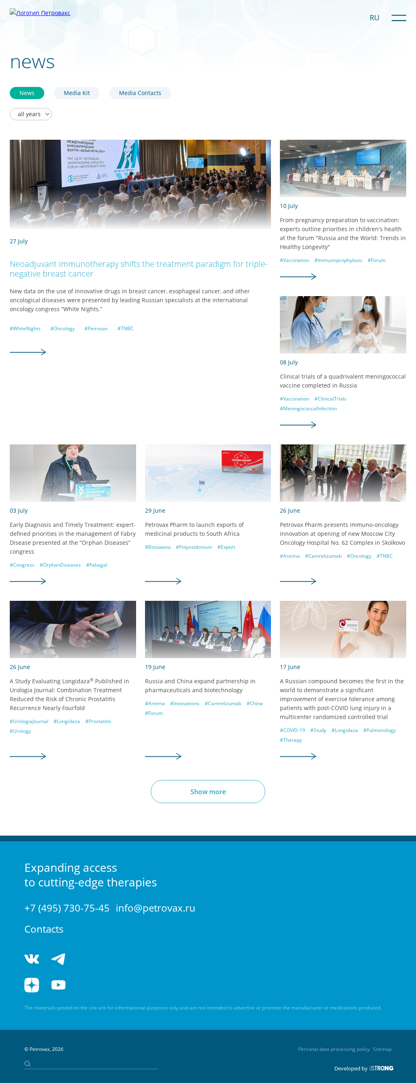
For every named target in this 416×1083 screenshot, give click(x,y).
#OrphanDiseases (60, 564)
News (27, 93)
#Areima (290, 555)
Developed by (351, 1068)
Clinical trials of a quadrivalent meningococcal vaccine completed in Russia (343, 381)
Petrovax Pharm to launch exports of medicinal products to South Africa (194, 529)
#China (255, 703)
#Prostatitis (98, 721)
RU (374, 17)
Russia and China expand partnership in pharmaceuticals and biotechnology (200, 685)
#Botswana (158, 547)
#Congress (22, 564)
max (119, 959)
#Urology (20, 731)
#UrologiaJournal (29, 721)
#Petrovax (96, 328)
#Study (318, 730)
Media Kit (77, 93)
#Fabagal (96, 564)
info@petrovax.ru (155, 907)
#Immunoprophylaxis (338, 260)
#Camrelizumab (323, 555)
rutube (88, 985)
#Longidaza (67, 721)
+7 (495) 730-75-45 (67, 907)
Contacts (43, 929)
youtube (58, 985)
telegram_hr (88, 959)
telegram (58, 959)
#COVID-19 (292, 730)
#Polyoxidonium (194, 547)
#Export (226, 547)
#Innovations (184, 703)
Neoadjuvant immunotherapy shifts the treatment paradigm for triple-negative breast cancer (139, 269)
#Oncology (62, 328)
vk (31, 959)
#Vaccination (294, 260)
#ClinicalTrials (330, 398)
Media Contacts (140, 93)
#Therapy (291, 739)
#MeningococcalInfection (308, 408)
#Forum (377, 260)
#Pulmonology (379, 730)
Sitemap (382, 1049)
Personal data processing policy (334, 1049)
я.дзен (31, 985)
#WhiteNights (25, 328)
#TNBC (125, 328)
